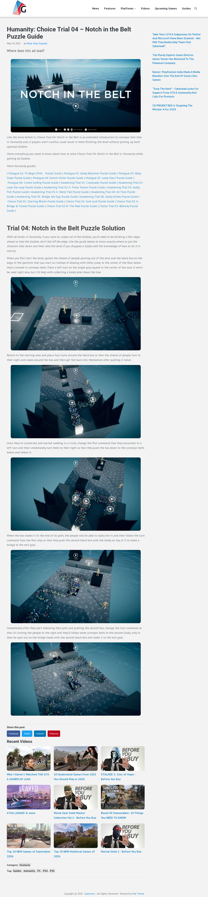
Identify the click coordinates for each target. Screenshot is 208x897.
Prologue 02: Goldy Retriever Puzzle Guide (90, 173)
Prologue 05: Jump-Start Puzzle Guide (109, 178)
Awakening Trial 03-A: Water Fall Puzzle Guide (60, 192)
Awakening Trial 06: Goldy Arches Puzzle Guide (109, 196)
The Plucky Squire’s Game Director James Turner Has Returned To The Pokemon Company (173, 59)
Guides (17, 870)
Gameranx (89, 893)
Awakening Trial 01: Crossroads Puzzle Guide (88, 182)
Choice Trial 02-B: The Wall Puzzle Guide (72, 206)
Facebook (13, 733)
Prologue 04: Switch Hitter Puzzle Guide (58, 178)
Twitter (27, 733)
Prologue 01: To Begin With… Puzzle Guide (34, 173)
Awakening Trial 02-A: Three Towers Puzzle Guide (74, 187)
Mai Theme (138, 893)
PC (38, 870)
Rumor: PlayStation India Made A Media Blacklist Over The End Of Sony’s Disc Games (176, 76)
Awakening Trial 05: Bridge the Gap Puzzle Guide (47, 196)
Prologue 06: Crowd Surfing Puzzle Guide (33, 182)
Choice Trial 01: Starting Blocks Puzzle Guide (36, 201)
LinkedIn (40, 733)
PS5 (52, 870)
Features (25, 865)
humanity (29, 870)
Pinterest (54, 733)
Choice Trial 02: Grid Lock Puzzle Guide (90, 201)
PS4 (45, 870)
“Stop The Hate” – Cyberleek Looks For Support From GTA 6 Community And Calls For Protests (175, 92)
